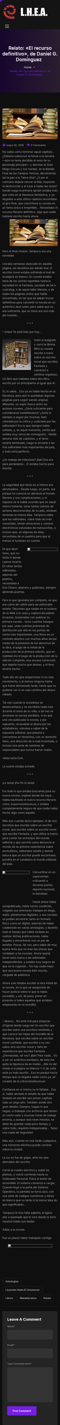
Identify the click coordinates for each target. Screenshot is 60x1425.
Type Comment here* (19, 1363)
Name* (11, 1326)
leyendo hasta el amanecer (22, 1289)
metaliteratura (28, 1298)
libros (9, 1298)
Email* (10, 1345)
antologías (11, 1281)
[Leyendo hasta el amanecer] (26, 11)
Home (27, 67)
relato (47, 1298)
